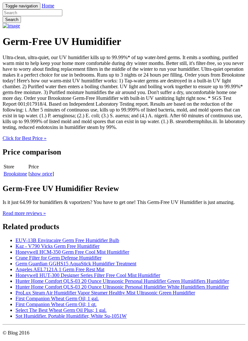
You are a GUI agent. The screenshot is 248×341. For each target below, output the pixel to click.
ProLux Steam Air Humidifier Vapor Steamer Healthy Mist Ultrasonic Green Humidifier (105, 292)
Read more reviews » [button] (24, 213)
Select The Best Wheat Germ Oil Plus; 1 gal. (61, 310)
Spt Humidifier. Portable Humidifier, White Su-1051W (71, 316)
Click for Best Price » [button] (24, 138)
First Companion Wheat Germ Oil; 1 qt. (56, 304)
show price (41, 173)
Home (48, 5)
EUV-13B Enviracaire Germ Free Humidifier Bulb (67, 240)
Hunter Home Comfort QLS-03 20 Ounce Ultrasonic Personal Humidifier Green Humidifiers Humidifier (122, 281)
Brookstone (15, 173)
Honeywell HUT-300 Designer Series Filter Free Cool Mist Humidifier (88, 275)
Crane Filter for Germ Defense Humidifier (58, 258)
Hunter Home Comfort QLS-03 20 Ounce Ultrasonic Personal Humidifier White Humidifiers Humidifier (122, 287)
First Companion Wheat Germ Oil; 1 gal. (57, 298)
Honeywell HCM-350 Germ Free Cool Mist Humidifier (72, 252)
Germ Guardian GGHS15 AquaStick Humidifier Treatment (76, 263)
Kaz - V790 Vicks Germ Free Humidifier (57, 246)
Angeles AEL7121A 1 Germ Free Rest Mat (60, 269)
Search (11, 19)
